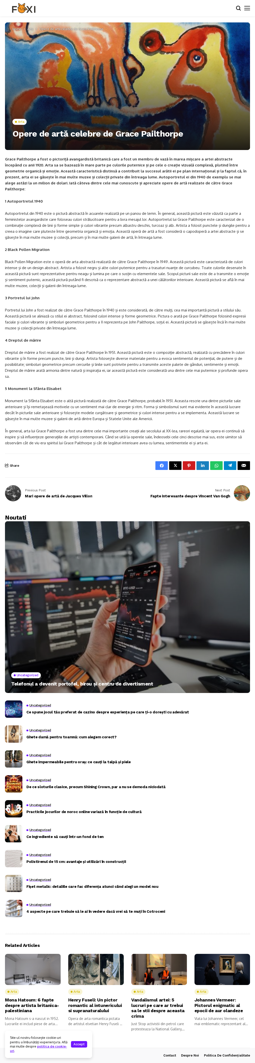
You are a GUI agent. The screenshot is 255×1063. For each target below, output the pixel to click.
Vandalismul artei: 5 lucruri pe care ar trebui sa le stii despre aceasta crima (158, 1008)
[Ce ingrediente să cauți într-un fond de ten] (13, 833)
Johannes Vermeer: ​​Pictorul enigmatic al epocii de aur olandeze (218, 1005)
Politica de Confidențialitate (227, 1055)
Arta (30, 29)
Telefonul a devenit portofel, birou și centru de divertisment (82, 684)
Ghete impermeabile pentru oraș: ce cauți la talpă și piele (78, 762)
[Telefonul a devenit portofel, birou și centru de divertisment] (127, 607)
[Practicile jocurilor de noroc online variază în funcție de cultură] (13, 809)
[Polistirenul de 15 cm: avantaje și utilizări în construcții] (13, 858)
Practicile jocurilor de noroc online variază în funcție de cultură (83, 812)
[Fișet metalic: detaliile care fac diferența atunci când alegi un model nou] (13, 883)
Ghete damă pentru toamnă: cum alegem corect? (71, 737)
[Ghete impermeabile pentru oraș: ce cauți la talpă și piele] (13, 759)
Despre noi (190, 1055)
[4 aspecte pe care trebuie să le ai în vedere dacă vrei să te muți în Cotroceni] (13, 908)
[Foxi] (23, 8)
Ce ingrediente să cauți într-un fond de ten (65, 837)
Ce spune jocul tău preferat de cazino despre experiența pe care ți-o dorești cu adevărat (107, 712)
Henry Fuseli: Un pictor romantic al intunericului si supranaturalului (95, 1005)
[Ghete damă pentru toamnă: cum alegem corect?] (13, 734)
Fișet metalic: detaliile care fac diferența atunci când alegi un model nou (92, 886)
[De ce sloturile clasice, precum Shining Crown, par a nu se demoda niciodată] (13, 784)
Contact (169, 1055)
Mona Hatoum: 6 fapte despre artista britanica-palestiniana (32, 1005)
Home (16, 29)
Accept (79, 1044)
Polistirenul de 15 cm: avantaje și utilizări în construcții (76, 861)
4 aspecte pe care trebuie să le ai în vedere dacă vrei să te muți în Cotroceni (95, 911)
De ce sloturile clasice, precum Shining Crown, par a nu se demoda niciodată (96, 787)
